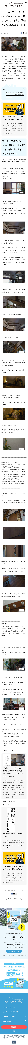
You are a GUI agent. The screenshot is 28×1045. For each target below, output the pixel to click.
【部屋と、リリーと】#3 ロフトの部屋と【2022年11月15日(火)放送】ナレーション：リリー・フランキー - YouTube (13, 772)
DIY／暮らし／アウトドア (14, 898)
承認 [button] (14, 1042)
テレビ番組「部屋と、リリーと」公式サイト (13, 835)
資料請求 (13, 1027)
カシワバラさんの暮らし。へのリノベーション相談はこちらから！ (13, 118)
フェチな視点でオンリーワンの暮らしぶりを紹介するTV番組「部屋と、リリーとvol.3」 (15, 95)
